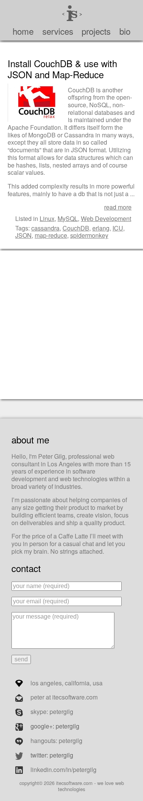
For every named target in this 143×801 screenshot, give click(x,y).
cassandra (45, 228)
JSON (23, 235)
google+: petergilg (55, 726)
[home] (71, 12)
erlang (100, 228)
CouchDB (76, 228)
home (23, 31)
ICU (117, 228)
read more (118, 207)
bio (124, 31)
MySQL (68, 218)
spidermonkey (89, 235)
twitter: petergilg (52, 755)
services (57, 31)
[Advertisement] (71, 324)
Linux (47, 218)
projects (96, 31)
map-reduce (51, 235)
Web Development (106, 218)
